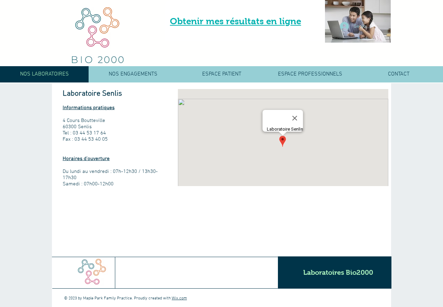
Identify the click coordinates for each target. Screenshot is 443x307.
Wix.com (179, 298)
